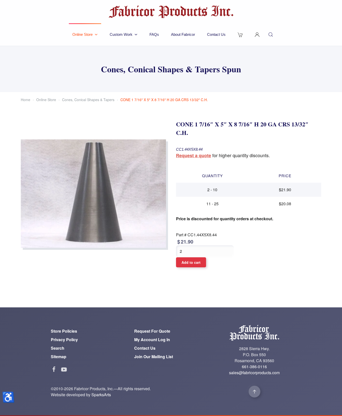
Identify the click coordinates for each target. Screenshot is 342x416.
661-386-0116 (254, 366)
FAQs (154, 34)
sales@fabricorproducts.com (254, 372)
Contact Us (216, 34)
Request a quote (193, 155)
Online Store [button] (82, 34)
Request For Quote (152, 331)
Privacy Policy (64, 339)
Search (57, 348)
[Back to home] (171, 11)
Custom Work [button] (121, 34)
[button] (257, 34)
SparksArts (101, 394)
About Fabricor (183, 34)
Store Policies (64, 331)
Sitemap (58, 356)
